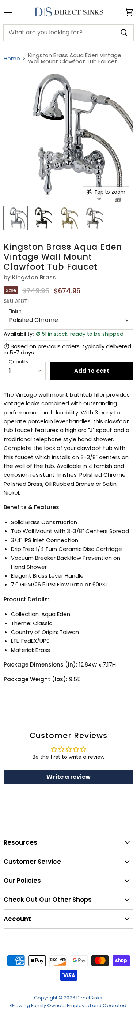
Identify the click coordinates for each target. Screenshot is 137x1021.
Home (12, 58)
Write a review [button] (68, 777)
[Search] (124, 32)
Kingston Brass (34, 277)
